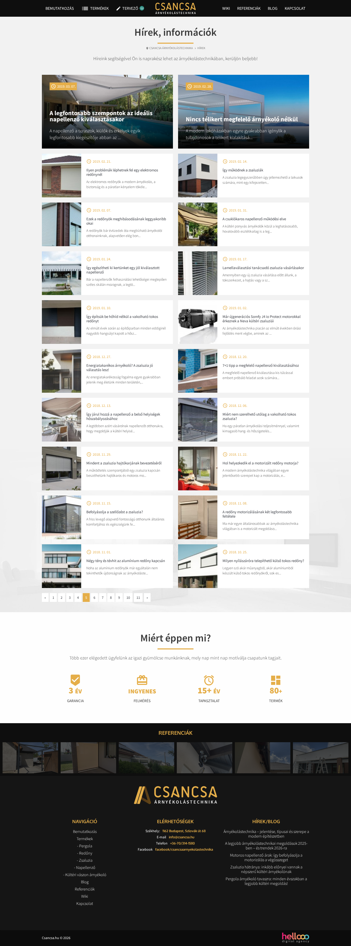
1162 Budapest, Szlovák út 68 (184, 831)
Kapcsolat (295, 8)
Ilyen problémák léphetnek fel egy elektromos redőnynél (122, 172)
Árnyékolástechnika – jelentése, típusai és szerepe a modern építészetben (266, 834)
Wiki (226, 8)
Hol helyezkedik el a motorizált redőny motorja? (260, 463)
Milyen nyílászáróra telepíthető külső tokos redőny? (263, 560)
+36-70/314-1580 (182, 843)
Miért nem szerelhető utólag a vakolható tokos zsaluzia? (259, 416)
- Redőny (84, 853)
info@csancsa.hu (181, 837)
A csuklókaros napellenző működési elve (254, 218)
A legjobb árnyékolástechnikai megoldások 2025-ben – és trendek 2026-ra (266, 845)
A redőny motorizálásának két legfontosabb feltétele (257, 514)
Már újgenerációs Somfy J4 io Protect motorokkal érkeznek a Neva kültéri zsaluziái (262, 318)
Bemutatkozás (59, 8)
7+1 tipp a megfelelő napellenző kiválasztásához (261, 365)
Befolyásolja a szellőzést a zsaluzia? (114, 511)
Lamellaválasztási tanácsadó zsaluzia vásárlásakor (263, 267)
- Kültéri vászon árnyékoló (84, 874)
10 (128, 597)
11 (138, 597)
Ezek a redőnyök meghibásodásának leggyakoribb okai (126, 221)
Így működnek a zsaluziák (243, 170)
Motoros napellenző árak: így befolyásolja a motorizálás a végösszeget (266, 857)
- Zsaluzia (85, 860)
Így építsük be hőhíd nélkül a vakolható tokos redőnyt (122, 318)
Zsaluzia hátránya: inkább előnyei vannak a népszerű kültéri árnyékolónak (266, 869)
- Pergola (84, 845)
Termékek (95, 8)
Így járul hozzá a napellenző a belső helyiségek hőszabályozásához (123, 416)
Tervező (129, 8)
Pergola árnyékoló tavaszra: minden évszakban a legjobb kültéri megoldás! (266, 881)
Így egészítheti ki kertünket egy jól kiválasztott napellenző (123, 269)
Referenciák (249, 8)
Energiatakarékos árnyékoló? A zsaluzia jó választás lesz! (119, 367)
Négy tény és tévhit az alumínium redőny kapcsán (125, 560)
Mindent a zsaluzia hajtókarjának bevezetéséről (124, 463)
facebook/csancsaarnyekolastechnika (184, 849)
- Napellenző (84, 867)
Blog (273, 8)
